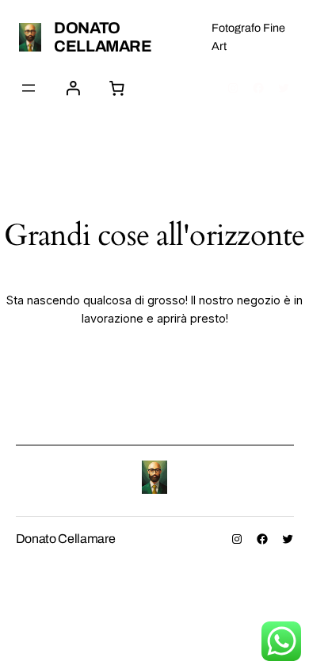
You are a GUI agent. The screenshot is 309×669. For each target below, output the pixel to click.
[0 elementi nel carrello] (116, 88)
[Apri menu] (28, 87)
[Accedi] (73, 88)
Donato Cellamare (102, 37)
